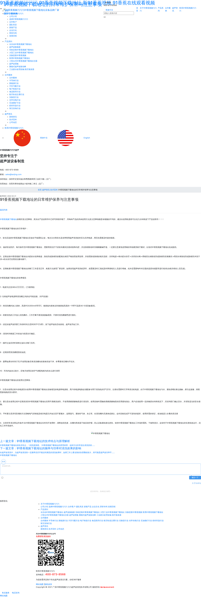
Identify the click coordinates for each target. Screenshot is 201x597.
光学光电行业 (14, 100)
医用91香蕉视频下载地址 (19, 58)
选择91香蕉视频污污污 (18, 19)
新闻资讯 (13, 117)
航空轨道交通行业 (16, 94)
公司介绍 (44, 506)
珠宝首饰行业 (14, 108)
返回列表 (3, 210)
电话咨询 (15, 593)
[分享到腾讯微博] (2, 204)
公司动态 (13, 122)
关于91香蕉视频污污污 (50, 504)
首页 (39, 190)
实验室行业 (14, 97)
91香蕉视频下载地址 (8, 219)
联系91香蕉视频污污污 (14, 128)
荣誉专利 (13, 33)
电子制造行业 (14, 89)
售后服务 (5, 593)
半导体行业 (14, 80)
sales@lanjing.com (13, 174)
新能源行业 (14, 83)
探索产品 (13, 27)
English (86, 138)
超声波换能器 (14, 47)
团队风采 (13, 24)
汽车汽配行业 (14, 86)
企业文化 (13, 30)
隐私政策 (48, 584)
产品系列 (8, 41)
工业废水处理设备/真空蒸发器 (21, 69)
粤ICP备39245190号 (107, 587)
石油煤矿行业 (14, 103)
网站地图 (39, 584)
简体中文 (109, 10)
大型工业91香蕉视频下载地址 (21, 52)
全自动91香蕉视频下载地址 (20, 44)
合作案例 (8, 75)
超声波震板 (14, 64)
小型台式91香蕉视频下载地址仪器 (23, 61)
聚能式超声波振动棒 (17, 66)
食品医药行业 (14, 91)
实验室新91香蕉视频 (17, 55)
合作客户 (13, 22)
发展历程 (13, 36)
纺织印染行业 (14, 105)
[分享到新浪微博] (0, 204)
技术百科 (13, 119)
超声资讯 (8, 114)
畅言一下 (195, 477)
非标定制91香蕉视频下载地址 (21, 50)
